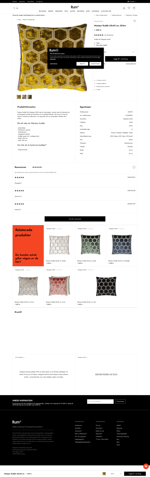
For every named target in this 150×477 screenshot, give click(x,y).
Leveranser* (78, 431)
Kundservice (78, 425)
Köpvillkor (78, 428)
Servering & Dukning (123, 436)
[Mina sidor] (124, 8)
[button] (133, 1)
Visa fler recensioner (75, 219)
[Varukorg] (134, 8)
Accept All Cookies (95, 63)
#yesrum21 (99, 433)
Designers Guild (128, 119)
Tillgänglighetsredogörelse (82, 442)
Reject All (82, 63)
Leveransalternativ (131, 64)
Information (99, 428)
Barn (118, 439)
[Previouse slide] (20, 59)
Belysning (119, 428)
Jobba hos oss (100, 431)
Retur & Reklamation (81, 433)
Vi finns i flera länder (102, 439)
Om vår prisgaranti (80, 436)
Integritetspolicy (79, 439)
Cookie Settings (53, 63)
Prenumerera (120, 401)
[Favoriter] (129, 8)
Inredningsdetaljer (122, 433)
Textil (118, 442)
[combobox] (132, 1)
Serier (118, 445)
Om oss (98, 425)
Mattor (118, 431)
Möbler (119, 425)
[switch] (75, 167)
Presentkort (99, 436)
